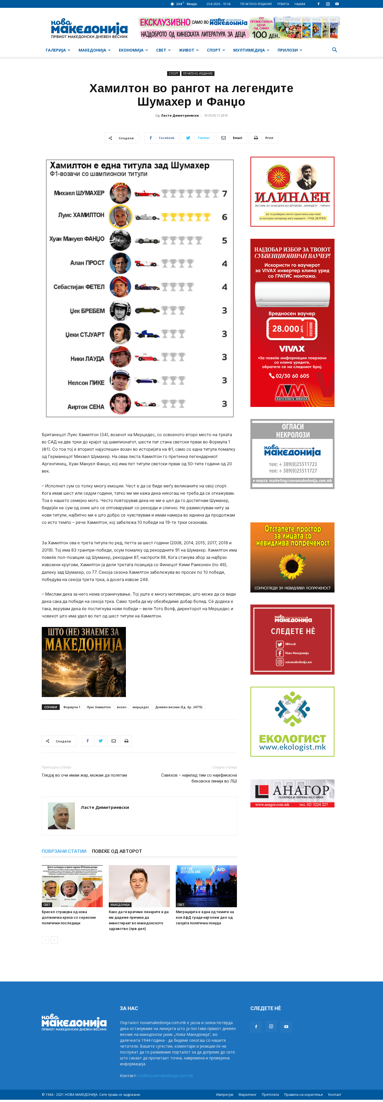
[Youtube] (337, 4)
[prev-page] (45, 939)
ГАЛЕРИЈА (56, 50)
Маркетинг (248, 1094)
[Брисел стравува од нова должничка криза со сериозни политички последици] (72, 886)
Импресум (224, 1094)
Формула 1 (71, 707)
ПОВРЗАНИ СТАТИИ (64, 851)
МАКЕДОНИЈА (92, 50)
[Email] (113, 741)
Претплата (270, 1094)
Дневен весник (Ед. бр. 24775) (178, 707)
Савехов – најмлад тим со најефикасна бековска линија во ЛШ (199, 778)
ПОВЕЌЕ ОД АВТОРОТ (117, 851)
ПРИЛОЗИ (288, 50)
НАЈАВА (299, 4)
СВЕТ (161, 50)
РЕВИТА (283, 4)
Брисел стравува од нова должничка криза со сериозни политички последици (69, 917)
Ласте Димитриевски (180, 115)
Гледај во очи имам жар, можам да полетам (84, 775)
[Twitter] (100, 741)
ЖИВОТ (186, 50)
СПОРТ (214, 50)
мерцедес (141, 707)
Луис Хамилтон (99, 707)
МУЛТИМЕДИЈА (249, 50)
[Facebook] (318, 4)
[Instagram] (328, 4)
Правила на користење (303, 1094)
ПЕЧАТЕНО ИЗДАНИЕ (256, 4)
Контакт (334, 1094)
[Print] (126, 741)
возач (121, 707)
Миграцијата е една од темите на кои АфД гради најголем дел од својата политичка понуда (205, 917)
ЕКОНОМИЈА (131, 50)
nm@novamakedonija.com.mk (165, 1075)
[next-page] (54, 939)
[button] (334, 50)
